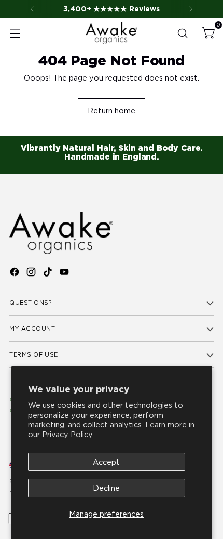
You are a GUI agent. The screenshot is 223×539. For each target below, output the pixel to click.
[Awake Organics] (111, 33)
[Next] (190, 9)
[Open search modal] (182, 33)
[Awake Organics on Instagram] (32, 273)
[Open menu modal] (14, 33)
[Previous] (32, 9)
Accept (106, 461)
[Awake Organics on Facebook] (15, 273)
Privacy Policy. (68, 434)
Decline (106, 487)
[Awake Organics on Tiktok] (49, 273)
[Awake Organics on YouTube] (65, 273)
